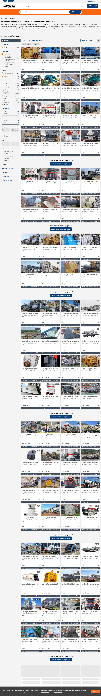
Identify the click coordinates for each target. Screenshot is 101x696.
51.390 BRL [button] (85, 593)
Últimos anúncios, (7, 149)
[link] (31, 53)
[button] (11, 40)
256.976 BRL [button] (46, 444)
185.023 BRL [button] (46, 593)
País (3, 117)
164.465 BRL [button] (46, 378)
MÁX (12, 129)
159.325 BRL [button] (46, 405)
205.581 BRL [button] (26, 471)
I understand (95, 691)
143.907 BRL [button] (66, 405)
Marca (4, 70)
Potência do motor (7, 180)
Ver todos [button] (6, 92)
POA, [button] (23, 69)
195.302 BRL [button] (66, 471)
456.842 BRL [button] (26, 499)
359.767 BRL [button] (46, 648)
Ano (3, 140)
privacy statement (58, 692)
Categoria (5, 51)
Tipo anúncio (6, 44)
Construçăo (7, 18)
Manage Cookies (45, 692)
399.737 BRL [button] (66, 444)
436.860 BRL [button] (86, 444)
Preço (4, 126)
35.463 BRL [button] (25, 405)
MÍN (3, 129)
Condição (5, 172)
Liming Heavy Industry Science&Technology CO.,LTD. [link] (34, 72)
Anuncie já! (93, 6)
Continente (5, 108)
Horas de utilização (7, 168)
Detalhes (4, 164)
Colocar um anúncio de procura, (60, 164)
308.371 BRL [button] (86, 405)
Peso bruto (5, 176)
